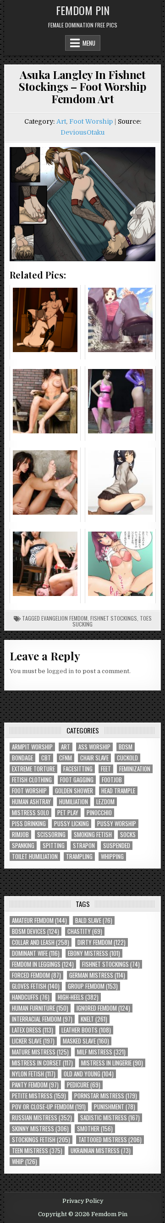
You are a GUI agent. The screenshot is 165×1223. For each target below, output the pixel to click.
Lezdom (105, 801)
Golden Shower (74, 790)
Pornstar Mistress (105, 1095)
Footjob (112, 779)
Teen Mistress (37, 1150)
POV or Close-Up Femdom (49, 1106)
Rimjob (20, 834)
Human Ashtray (31, 801)
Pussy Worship (116, 823)
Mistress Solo (30, 812)
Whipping (112, 856)
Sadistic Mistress (110, 1117)
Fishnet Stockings (113, 618)
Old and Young (89, 1074)
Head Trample (118, 790)
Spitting (54, 845)
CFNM (65, 758)
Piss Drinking (29, 823)
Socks (128, 834)
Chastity (84, 931)
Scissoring (51, 834)
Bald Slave (93, 920)
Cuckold (127, 758)
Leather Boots (86, 1030)
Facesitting (78, 768)
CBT (46, 758)
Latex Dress (32, 1030)
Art (61, 121)
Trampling (79, 856)
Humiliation (73, 801)
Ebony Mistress (94, 953)
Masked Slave (86, 1041)
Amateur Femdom (39, 920)
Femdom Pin (83, 10)
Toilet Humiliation (35, 856)
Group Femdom (93, 986)
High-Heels (78, 997)
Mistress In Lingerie (112, 1063)
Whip (24, 1161)
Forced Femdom (36, 975)
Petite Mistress (39, 1095)
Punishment (114, 1106)
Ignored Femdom (103, 1008)
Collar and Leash (40, 942)
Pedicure (83, 1085)
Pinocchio (99, 812)
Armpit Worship (32, 747)
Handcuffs (31, 997)
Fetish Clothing (32, 779)
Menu (88, 42)
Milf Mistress (101, 1052)
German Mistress (97, 975)
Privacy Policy (82, 1201)
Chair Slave (94, 758)
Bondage (22, 758)
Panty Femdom (35, 1085)
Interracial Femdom (42, 1019)
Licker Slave (33, 1041)
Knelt (94, 1019)
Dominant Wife (36, 953)
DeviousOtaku (82, 132)
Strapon (84, 845)
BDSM (125, 747)
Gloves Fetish (36, 986)
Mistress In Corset (42, 1063)
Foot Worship (91, 121)
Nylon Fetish (33, 1074)
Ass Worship (94, 747)
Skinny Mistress (40, 1128)
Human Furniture (40, 1008)
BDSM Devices (35, 931)
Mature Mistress (40, 1052)
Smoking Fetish (93, 834)
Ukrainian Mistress (101, 1150)
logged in (60, 671)
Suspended (116, 845)
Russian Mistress (42, 1117)
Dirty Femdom (101, 942)
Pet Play (67, 812)
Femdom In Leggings (43, 964)
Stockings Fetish (41, 1139)
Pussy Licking (71, 823)
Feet (106, 768)
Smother (95, 1128)
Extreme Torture (33, 768)
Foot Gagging (77, 779)
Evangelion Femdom (64, 618)
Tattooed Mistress (110, 1139)
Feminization (134, 768)
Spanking (23, 845)
